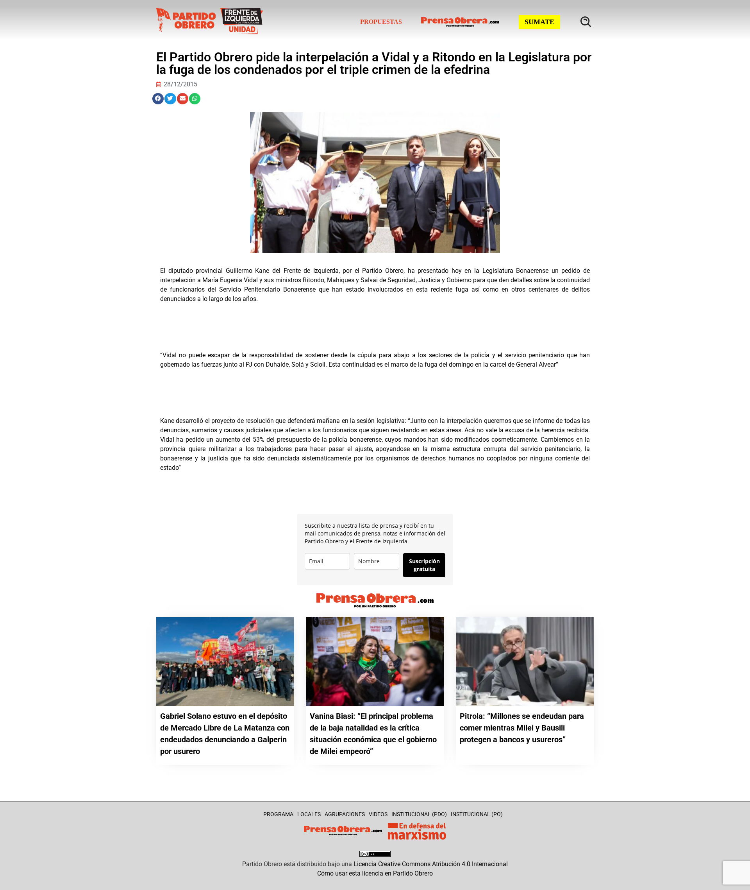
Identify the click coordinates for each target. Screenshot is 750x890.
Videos (378, 814)
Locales (309, 814)
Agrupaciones (345, 814)
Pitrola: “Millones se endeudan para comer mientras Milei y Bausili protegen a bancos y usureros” (522, 727)
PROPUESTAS (381, 21)
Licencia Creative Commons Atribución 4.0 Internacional (431, 864)
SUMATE (539, 22)
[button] (158, 98)
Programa (278, 814)
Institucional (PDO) (419, 814)
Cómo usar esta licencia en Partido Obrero (375, 873)
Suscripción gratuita (424, 565)
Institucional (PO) (477, 814)
